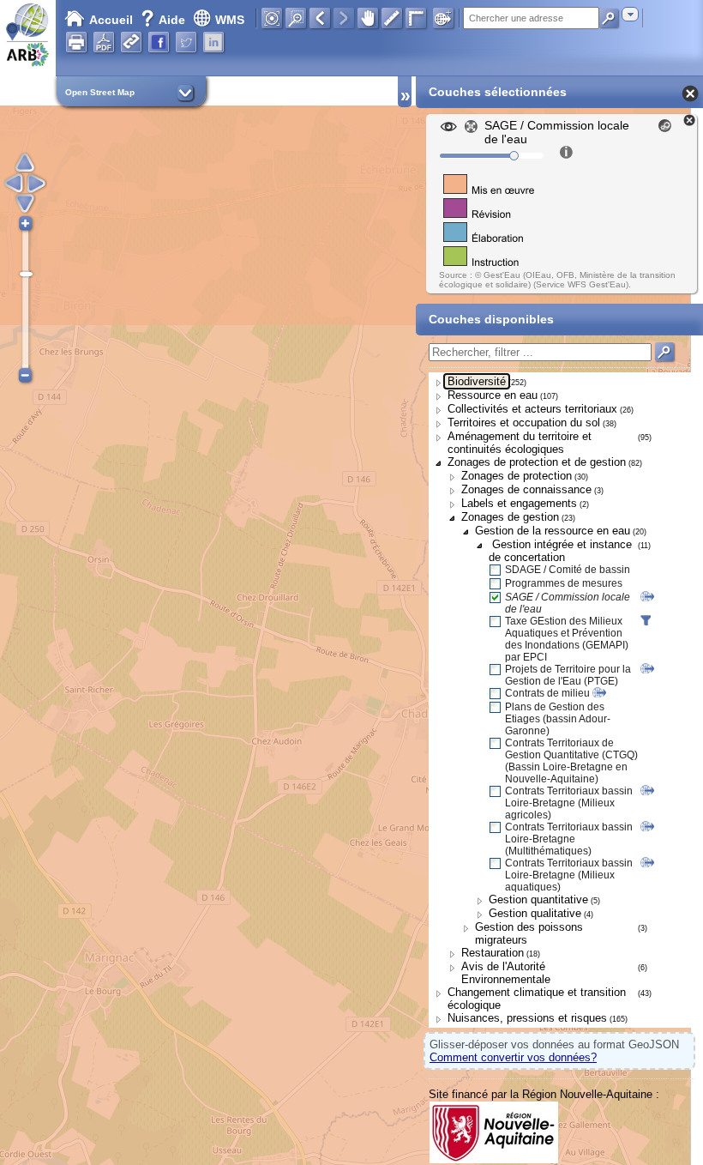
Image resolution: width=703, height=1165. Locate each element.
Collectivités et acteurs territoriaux (532, 408)
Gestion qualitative (535, 913)
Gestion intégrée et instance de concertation (560, 551)
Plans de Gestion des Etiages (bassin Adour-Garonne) (557, 719)
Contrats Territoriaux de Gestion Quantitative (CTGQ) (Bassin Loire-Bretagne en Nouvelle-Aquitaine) (571, 761)
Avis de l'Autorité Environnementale (505, 973)
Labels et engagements (519, 503)
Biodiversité (477, 381)
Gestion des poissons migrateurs (529, 933)
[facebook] (158, 42)
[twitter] (186, 42)
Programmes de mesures (563, 583)
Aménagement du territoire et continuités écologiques (520, 443)
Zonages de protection (516, 475)
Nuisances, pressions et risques (527, 1017)
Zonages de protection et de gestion (537, 462)
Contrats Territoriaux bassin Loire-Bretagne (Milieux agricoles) (569, 803)
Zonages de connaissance (526, 489)
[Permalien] (131, 42)
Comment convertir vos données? (513, 1057)
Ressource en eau (493, 395)
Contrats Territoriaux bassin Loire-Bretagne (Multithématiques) (569, 839)
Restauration (492, 952)
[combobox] (630, 14)
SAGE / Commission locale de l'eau (567, 603)
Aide (165, 20)
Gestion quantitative (538, 899)
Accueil (111, 20)
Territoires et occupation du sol (524, 422)
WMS (229, 20)
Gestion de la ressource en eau (552, 530)
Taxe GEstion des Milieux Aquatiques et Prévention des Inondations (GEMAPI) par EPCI (566, 639)
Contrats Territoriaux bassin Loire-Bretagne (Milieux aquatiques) (569, 875)
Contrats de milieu (547, 693)
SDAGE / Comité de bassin (567, 570)
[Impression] (76, 42)
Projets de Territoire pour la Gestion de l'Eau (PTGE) (568, 675)
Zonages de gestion (510, 516)
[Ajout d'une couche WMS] (443, 18)
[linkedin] (213, 42)
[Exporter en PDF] (103, 42)
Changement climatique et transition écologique (537, 998)
